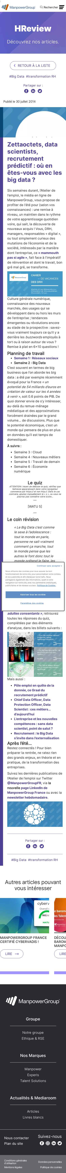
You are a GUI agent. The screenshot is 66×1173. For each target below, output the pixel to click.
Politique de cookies (51, 1167)
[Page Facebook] (42, 1143)
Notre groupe (33, 1033)
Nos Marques (33, 1055)
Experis (33, 1075)
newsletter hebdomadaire (27, 797)
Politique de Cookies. (46, 585)
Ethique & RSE (33, 1038)
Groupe (33, 1019)
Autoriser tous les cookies (33, 594)
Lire (8, 954)
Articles (33, 1111)
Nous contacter (16, 1138)
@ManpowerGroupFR (24, 783)
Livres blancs (33, 1117)
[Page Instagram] (48, 1143)
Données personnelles (50, 1162)
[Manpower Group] (19, 7)
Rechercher (51, 7)
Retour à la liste (34, 66)
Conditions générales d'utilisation (15, 1162)
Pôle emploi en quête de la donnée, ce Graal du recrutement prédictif (34, 690)
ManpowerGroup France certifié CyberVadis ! (23, 940)
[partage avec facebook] (26, 91)
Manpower (33, 1069)
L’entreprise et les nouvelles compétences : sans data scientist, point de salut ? (35, 723)
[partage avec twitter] (40, 91)
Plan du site (13, 1144)
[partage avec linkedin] (33, 91)
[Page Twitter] (60, 1143)
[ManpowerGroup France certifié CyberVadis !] (24, 917)
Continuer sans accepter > (49, 566)
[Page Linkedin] (54, 1143)
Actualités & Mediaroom (33, 1097)
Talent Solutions (33, 1081)
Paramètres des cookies (32, 603)
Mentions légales (13, 1167)
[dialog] (33, 586)
